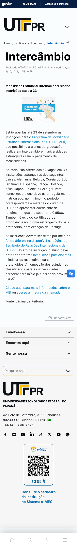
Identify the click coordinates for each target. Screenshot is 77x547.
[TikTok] (40, 434)
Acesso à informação (57, 4)
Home (6, 43)
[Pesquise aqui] (68, 370)
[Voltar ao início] (24, 389)
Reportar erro (62, 318)
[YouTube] (58, 434)
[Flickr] (14, 434)
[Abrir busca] (67, 27)
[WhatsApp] (67, 434)
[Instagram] (23, 434)
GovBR (7, 4)
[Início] (26, 25)
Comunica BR (29, 4)
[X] (49, 434)
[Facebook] (5, 434)
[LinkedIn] (32, 434)
